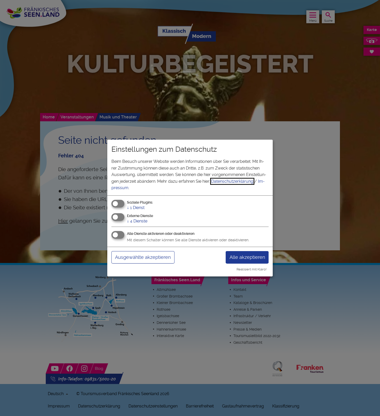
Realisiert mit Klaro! (252, 269)
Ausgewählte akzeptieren (143, 257)
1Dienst (136, 207)
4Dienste (137, 221)
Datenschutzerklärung (232, 181)
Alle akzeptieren (247, 257)
